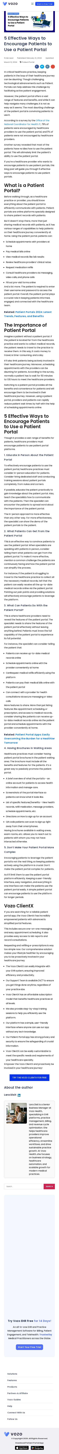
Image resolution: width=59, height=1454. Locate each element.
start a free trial (44, 4)
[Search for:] (22, 1187)
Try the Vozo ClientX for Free (29, 1077)
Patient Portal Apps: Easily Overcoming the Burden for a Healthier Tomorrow (29, 738)
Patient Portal (28, 62)
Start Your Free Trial (29, 1347)
